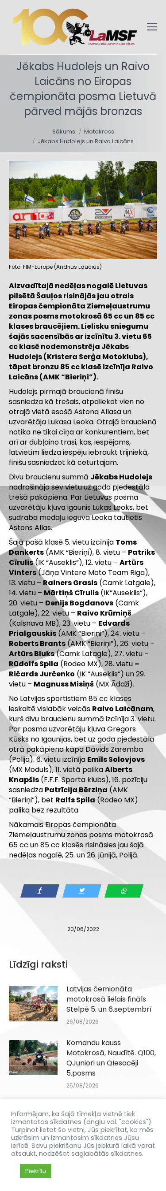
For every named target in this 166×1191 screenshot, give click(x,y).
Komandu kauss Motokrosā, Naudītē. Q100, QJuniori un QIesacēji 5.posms (111, 1058)
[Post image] (33, 1003)
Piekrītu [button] (35, 1171)
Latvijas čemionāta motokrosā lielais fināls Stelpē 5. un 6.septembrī (108, 999)
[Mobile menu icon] (152, 27)
